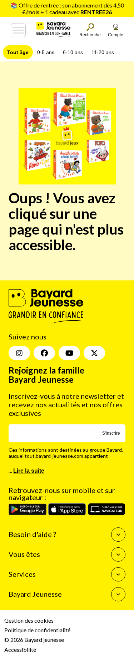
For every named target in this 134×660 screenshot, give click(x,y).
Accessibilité (20, 649)
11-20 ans (102, 52)
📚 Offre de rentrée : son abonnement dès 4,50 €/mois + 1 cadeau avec (67, 8)
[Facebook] (44, 353)
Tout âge (18, 52)
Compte (115, 34)
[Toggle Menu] (18, 30)
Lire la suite (28, 471)
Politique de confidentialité (37, 630)
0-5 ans (45, 52)
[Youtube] (69, 353)
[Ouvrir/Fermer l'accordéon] (118, 534)
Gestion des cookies (29, 620)
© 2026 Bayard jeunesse (34, 639)
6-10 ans (73, 52)
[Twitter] (94, 353)
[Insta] (19, 353)
